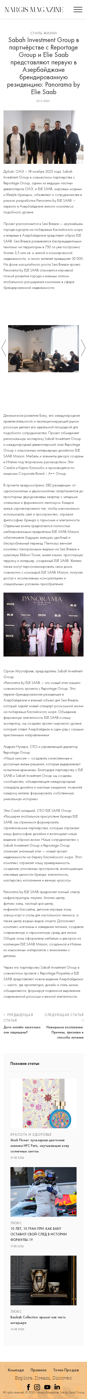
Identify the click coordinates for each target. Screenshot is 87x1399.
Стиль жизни (43, 33)
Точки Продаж (66, 1370)
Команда (16, 1370)
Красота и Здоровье (31, 1134)
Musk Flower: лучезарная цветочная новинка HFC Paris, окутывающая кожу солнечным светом (39, 1146)
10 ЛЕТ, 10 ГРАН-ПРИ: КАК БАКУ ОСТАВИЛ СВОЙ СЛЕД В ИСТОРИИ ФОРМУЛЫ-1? (38, 1234)
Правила (38, 1370)
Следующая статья (64, 1014)
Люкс (16, 1223)
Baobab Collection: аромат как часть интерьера (38, 1320)
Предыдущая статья (18, 1017)
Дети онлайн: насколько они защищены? (22, 1030)
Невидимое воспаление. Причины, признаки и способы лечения (65, 1032)
